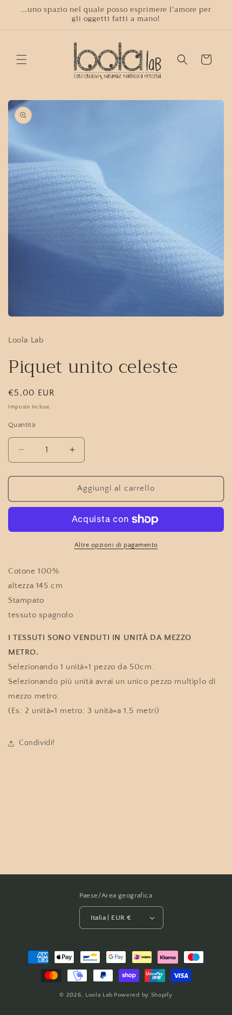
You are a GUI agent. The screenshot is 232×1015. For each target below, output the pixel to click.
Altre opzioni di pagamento (116, 545)
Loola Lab (98, 995)
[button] (21, 59)
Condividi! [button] (37, 743)
